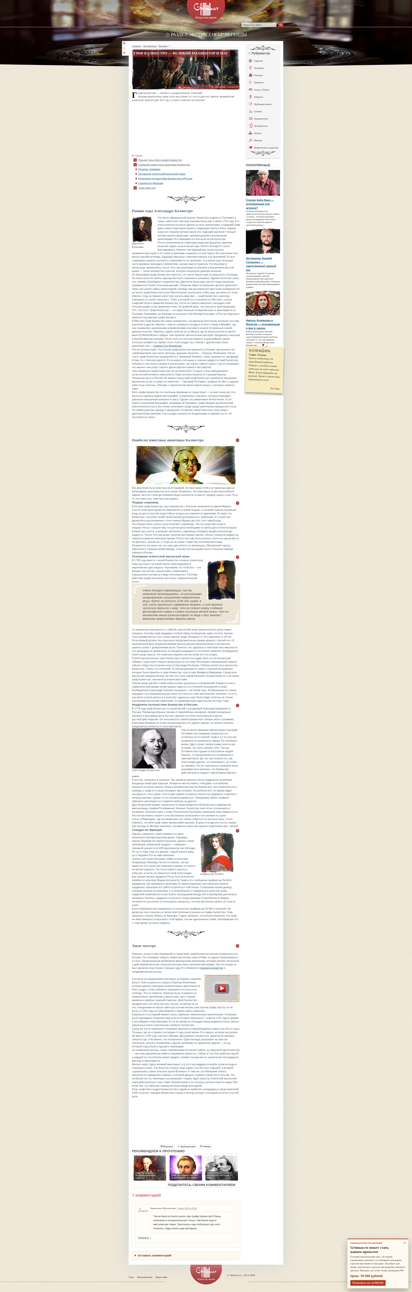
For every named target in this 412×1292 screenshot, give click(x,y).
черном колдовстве (211, 968)
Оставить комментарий (154, 1255)
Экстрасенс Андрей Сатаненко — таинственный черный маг (261, 264)
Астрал (257, 133)
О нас (131, 1277)
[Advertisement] (186, 127)
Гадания (258, 60)
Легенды (163, 45)
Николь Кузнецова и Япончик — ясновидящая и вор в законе (263, 324)
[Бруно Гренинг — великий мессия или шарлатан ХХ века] (221, 1157)
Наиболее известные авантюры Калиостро (164, 164)
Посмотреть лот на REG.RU (368, 1283)
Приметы (259, 82)
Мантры (258, 140)
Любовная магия (263, 104)
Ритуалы (258, 75)
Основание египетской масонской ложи (161, 174)
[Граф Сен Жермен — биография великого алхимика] (149, 1157)
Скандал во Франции (150, 183)
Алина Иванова (198, 86)
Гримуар (136, 45)
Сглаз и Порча (261, 89)
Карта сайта (161, 1277)
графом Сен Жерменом (167, 346)
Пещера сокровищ (149, 169)
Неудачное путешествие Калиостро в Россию (165, 178)
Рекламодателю (144, 1277)
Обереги (258, 96)
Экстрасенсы (150, 45)
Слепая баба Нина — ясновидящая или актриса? (260, 204)
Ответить (143, 1237)
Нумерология (261, 118)
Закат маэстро (147, 188)
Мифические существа (266, 147)
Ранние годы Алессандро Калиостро (160, 160)
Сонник (258, 111)
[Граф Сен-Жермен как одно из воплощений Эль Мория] (185, 1157)
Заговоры (259, 67)
